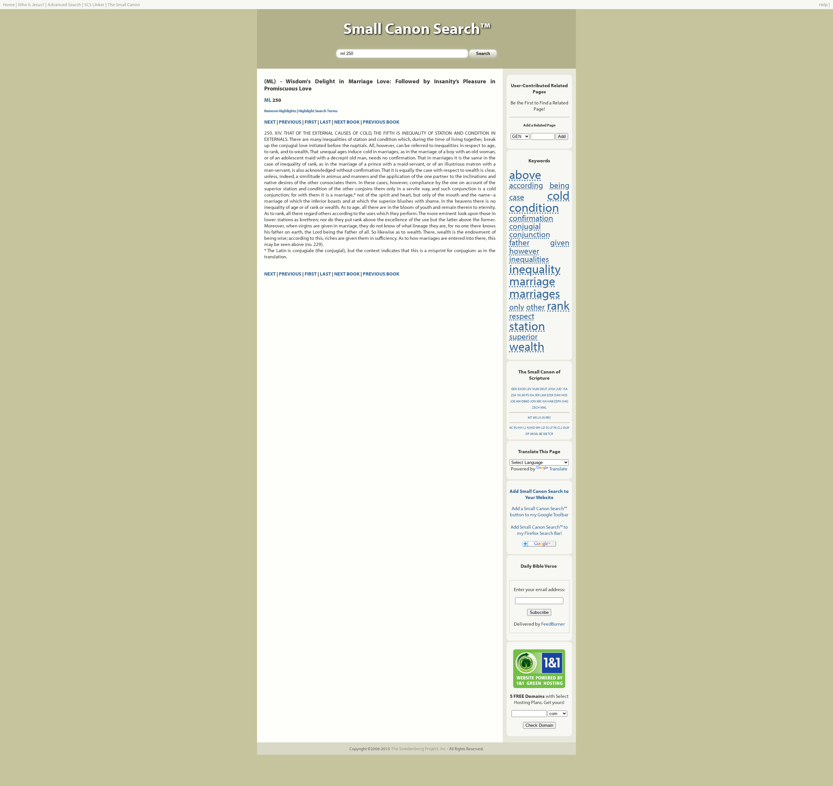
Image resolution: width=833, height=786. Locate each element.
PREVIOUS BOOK (381, 122)
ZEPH (557, 401)
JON (533, 401)
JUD (559, 389)
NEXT (270, 122)
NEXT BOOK (347, 122)
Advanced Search (64, 4)
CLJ (559, 428)
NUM (535, 389)
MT (530, 417)
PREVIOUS (290, 122)
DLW (566, 428)
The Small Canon (124, 4)
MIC (539, 401)
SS (547, 428)
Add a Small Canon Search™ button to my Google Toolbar (539, 511)
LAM (543, 395)
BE (540, 434)
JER (537, 395)
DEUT (543, 389)
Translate (558, 469)
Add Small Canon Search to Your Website (539, 494)
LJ (524, 428)
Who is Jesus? (31, 4)
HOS (564, 395)
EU (515, 428)
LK (539, 417)
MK (535, 417)
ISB (545, 434)
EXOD (522, 389)
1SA (564, 389)
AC (511, 428)
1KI (519, 395)
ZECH (536, 407)
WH (538, 428)
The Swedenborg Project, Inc (418, 749)
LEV (529, 389)
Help (823, 4)
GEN (514, 389)
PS (527, 395)
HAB (550, 401)
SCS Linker (94, 4)
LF (551, 428)
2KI (523, 395)
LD (543, 428)
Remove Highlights (280, 110)
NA (544, 401)
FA (555, 428)
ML (267, 100)
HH (520, 428)
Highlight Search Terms (317, 110)
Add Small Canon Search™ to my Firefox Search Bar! (539, 530)
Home (9, 4)
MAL (543, 407)
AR (532, 434)
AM (518, 401)
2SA (513, 395)
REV (548, 417)
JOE (512, 401)
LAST (325, 122)
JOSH (551, 389)
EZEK (550, 395)
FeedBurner (553, 624)
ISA (532, 395)
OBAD (525, 401)
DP (527, 434)
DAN (557, 395)
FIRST (311, 122)
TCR (550, 434)
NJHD (531, 428)
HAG (565, 401)
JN (543, 417)
